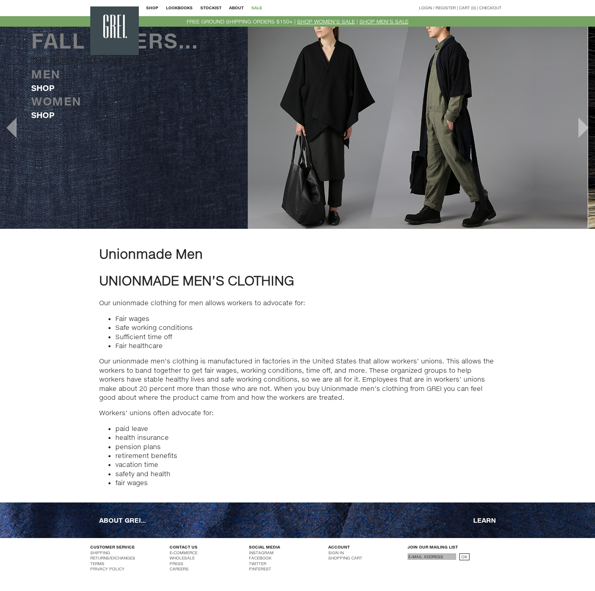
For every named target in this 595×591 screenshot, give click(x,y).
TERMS (97, 563)
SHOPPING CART (345, 557)
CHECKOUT (490, 7)
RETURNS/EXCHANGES (112, 557)
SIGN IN (336, 552)
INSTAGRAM (261, 552)
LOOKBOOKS (179, 7)
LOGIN (425, 7)
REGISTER (446, 7)
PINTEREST (260, 568)
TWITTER (257, 563)
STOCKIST (210, 7)
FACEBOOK (260, 557)
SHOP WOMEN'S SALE (326, 21)
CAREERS (179, 568)
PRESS (176, 563)
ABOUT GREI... (122, 520)
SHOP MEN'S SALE (383, 21)
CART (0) (467, 7)
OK (464, 556)
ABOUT (236, 7)
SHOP (152, 7)
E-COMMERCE (184, 552)
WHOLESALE (182, 557)
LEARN (484, 520)
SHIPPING (100, 552)
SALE (256, 7)
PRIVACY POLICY (107, 568)
